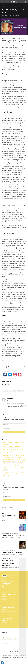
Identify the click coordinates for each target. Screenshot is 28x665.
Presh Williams (5, 588)
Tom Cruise (5, 393)
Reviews (3, 6)
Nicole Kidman (13, 390)
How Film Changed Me (12, 533)
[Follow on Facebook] (10, 651)
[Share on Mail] (8, 384)
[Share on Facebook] (3, 384)
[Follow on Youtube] (18, 651)
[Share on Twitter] (5, 384)
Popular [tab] (10, 575)
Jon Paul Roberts (6, 537)
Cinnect (3, 616)
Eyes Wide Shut (6, 390)
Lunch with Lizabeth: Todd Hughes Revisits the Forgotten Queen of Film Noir (14, 456)
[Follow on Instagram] (13, 651)
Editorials (4, 511)
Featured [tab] (4, 575)
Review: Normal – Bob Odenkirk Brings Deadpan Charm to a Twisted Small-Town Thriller (14, 467)
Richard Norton (6, 611)
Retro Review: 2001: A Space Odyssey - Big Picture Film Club (12, 637)
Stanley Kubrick (21, 390)
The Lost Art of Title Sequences (11, 446)
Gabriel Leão (5, 567)
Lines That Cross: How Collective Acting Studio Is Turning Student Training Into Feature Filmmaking (13, 451)
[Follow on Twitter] (15, 651)
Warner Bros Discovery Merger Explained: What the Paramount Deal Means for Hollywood (14, 474)
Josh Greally (5, 15)
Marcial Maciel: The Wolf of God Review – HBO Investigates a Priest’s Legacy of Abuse (14, 461)
